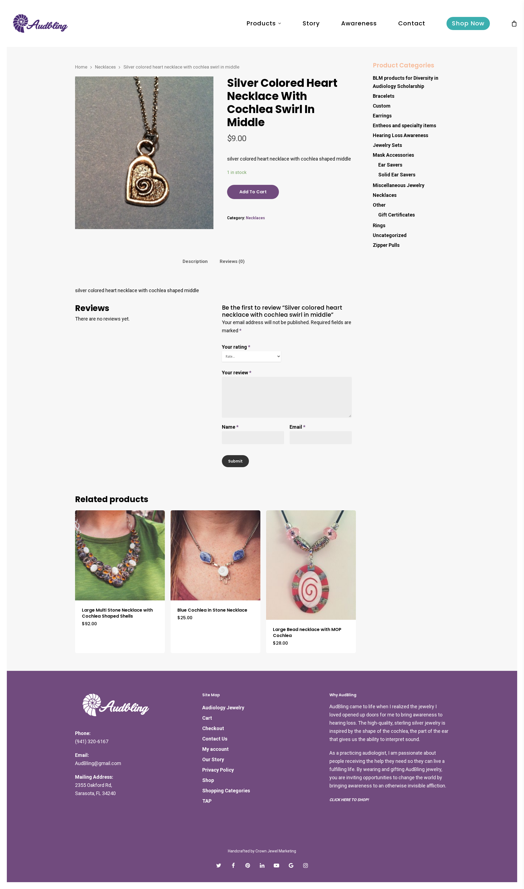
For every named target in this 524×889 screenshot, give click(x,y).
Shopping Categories (226, 790)
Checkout (213, 728)
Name (230, 427)
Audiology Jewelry (223, 707)
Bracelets (383, 96)
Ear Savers (390, 165)
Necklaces (105, 67)
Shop (208, 780)
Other (379, 205)
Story (311, 23)
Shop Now (468, 23)
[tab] (195, 261)
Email (297, 427)
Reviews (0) (232, 261)
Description (195, 261)
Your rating (236, 347)
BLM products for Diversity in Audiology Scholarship (405, 82)
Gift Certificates (396, 215)
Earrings (382, 115)
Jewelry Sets (387, 145)
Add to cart (253, 192)
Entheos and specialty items (404, 125)
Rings (379, 225)
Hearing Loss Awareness (400, 135)
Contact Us (214, 739)
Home (81, 67)
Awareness (359, 23)
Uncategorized (390, 235)
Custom (382, 106)
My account (215, 749)
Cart (207, 718)
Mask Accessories (393, 155)
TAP (207, 801)
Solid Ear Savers (396, 174)
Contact (411, 23)
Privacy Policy (218, 770)
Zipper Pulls (386, 245)
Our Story (213, 759)
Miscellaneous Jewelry (398, 185)
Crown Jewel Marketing (275, 851)
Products (261, 23)
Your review (236, 372)
